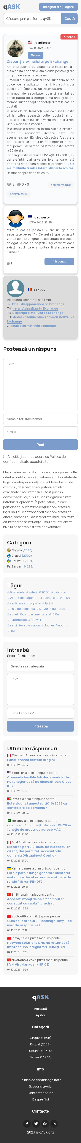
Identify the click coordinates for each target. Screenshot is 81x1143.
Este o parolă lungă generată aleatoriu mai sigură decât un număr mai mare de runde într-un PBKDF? (39, 877)
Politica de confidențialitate (40, 1080)
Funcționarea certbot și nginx (31, 760)
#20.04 (44, 592)
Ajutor (40, 1015)
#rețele (19, 592)
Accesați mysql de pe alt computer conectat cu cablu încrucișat (35, 901)
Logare (69, 7)
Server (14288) (41, 1057)
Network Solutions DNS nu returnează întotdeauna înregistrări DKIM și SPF (38, 945)
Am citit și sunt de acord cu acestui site (34, 459)
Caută (69, 18)
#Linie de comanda (21, 609)
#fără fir (48, 603)
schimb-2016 (19, 194)
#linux (11, 631)
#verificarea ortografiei (24, 603)
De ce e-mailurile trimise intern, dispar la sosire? (40, 166)
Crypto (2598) (40, 1037)
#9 (9, 592)
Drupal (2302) (40, 1044)
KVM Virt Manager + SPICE (28, 964)
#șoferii (31, 592)
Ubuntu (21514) (40, 1050)
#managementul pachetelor (38, 598)
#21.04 (65, 598)
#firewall (34, 620)
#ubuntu (61, 625)
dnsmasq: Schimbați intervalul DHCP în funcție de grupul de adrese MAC (39, 827)
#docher (47, 625)
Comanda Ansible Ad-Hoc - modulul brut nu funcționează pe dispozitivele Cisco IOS (40, 781)
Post (40, 444)
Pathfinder (42, 42)
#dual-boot (58, 609)
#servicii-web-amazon (23, 625)
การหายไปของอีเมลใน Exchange (35, 308)
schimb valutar (61, 185)
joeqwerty (41, 217)
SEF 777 (39, 289)
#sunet (12, 614)
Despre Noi (40, 1099)
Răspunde (59, 261)
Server (35, 55)
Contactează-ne (40, 1093)
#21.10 (11, 598)
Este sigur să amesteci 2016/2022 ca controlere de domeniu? (37, 805)
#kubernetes (17, 620)
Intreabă (40, 726)
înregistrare (52, 7)
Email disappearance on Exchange (38, 304)
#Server (42, 609)
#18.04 (54, 614)
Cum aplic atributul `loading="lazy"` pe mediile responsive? (39, 923)
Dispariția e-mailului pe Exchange (37, 313)
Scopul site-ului (40, 1086)
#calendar (58, 592)
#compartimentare (33, 614)
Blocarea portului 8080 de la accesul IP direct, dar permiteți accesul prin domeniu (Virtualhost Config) (38, 851)
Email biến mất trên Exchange (33, 326)
